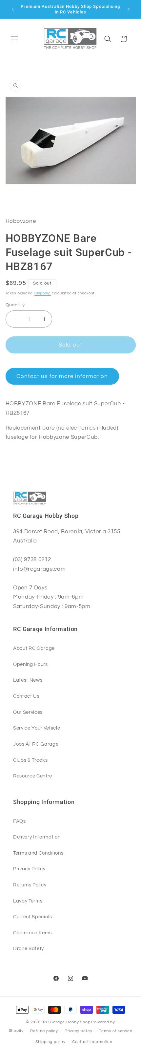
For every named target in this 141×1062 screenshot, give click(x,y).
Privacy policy (78, 1031)
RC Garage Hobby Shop (66, 1022)
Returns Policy (29, 884)
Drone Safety (28, 948)
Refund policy (44, 1031)
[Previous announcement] (13, 9)
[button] (14, 39)
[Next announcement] (128, 9)
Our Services (28, 712)
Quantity (15, 304)
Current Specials (32, 916)
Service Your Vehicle (36, 728)
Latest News (27, 680)
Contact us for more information (62, 376)
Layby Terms (27, 900)
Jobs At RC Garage (35, 744)
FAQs (19, 821)
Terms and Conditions (38, 853)
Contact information (92, 1042)
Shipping (42, 293)
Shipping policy (50, 1042)
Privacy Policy (29, 868)
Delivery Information (36, 836)
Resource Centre (32, 775)
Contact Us (26, 696)
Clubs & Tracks (30, 760)
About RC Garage (34, 648)
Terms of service (115, 1031)
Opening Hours (30, 664)
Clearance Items (32, 932)
